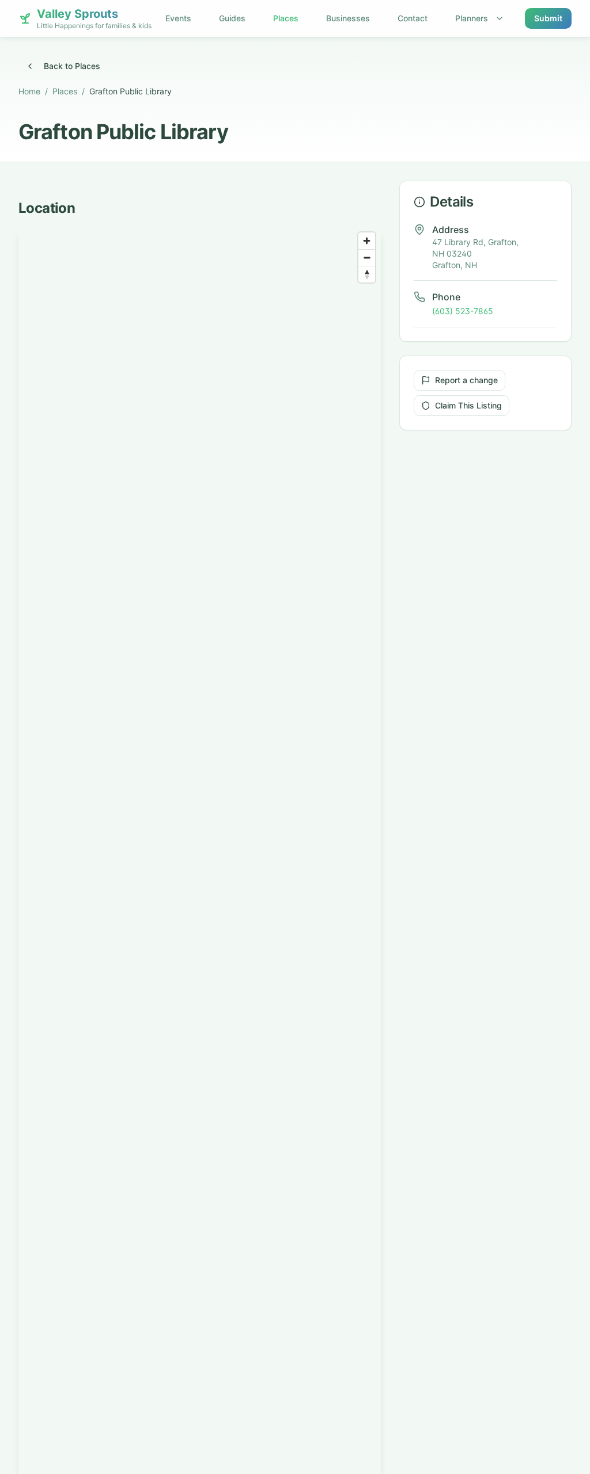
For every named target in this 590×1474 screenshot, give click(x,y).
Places (285, 18)
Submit (548, 18)
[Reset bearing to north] (366, 274)
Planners (471, 18)
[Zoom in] (366, 240)
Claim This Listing (468, 405)
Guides (232, 18)
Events (178, 18)
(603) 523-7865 (462, 311)
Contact (413, 18)
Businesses (348, 18)
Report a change (466, 380)
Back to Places (72, 66)
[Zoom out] (366, 257)
